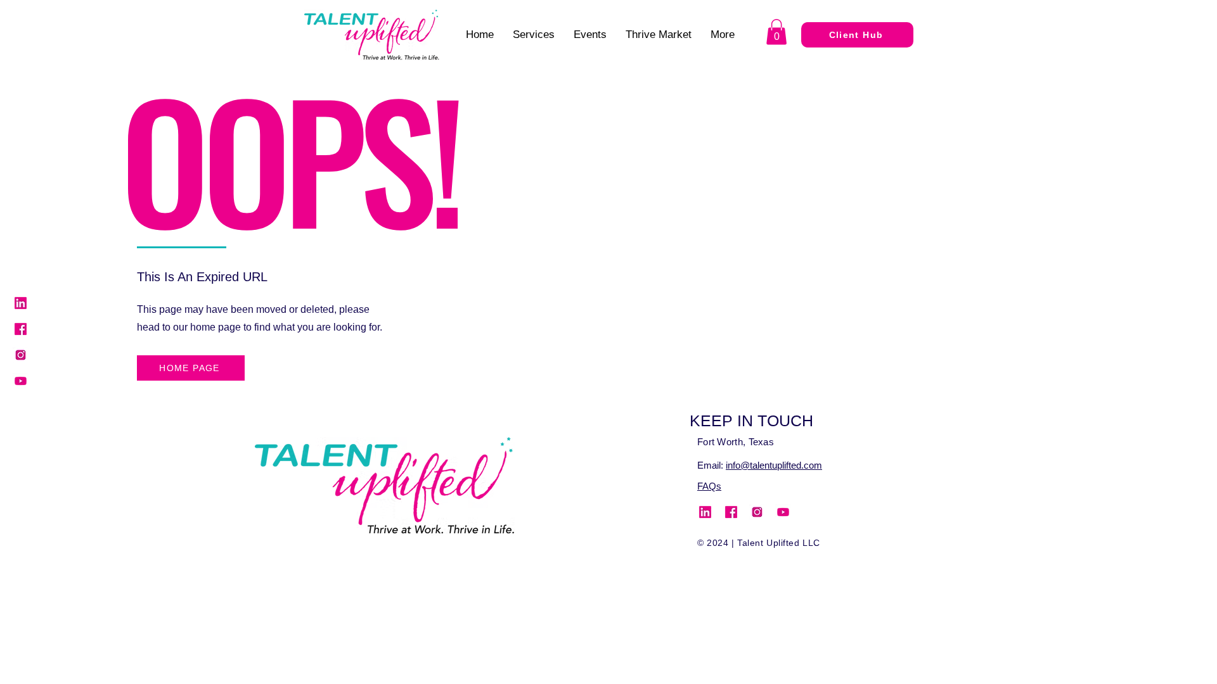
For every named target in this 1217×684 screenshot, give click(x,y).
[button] (776, 32)
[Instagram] (21, 355)
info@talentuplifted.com (774, 465)
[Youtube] (21, 381)
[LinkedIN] (21, 303)
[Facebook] (21, 329)
